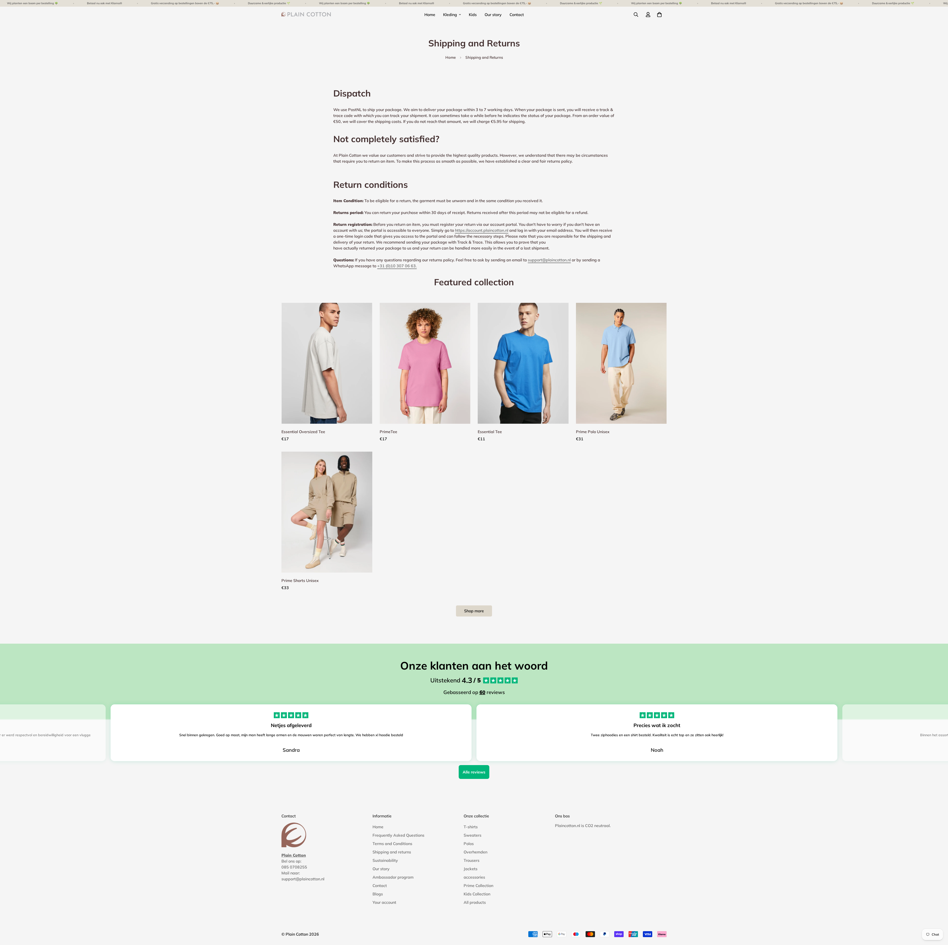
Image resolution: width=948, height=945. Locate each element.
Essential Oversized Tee (303, 431)
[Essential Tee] (523, 363)
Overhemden (475, 851)
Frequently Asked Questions (398, 835)
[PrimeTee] (425, 363)
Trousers (471, 860)
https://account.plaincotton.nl (481, 230)
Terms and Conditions (392, 843)
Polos (469, 843)
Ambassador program (393, 877)
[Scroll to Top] (938, 918)
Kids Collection (477, 893)
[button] (659, 14)
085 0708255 (294, 867)
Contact (517, 14)
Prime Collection (478, 885)
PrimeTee (388, 431)
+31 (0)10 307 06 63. (397, 265)
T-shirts (471, 826)
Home (429, 14)
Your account (384, 902)
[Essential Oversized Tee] (326, 363)
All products (475, 902)
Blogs (378, 893)
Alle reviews (474, 772)
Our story (493, 14)
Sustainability (385, 860)
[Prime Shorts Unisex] (326, 512)
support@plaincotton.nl (549, 259)
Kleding (450, 14)
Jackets (470, 868)
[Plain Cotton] (306, 14)
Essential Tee (490, 431)
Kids (473, 14)
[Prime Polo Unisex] (621, 363)
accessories (474, 877)
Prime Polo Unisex (593, 431)
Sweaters (472, 835)
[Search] (636, 14)
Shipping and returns (392, 851)
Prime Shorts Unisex (300, 580)
